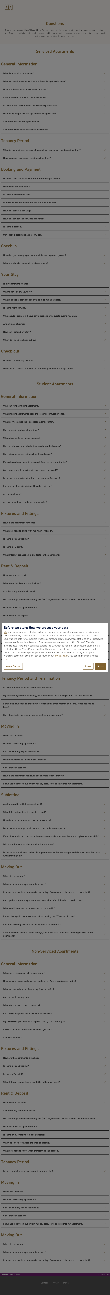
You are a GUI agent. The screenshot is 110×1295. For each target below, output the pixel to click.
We (5, 632)
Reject (88, 666)
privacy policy (61, 655)
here (6, 659)
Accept (101, 666)
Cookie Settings (13, 666)
